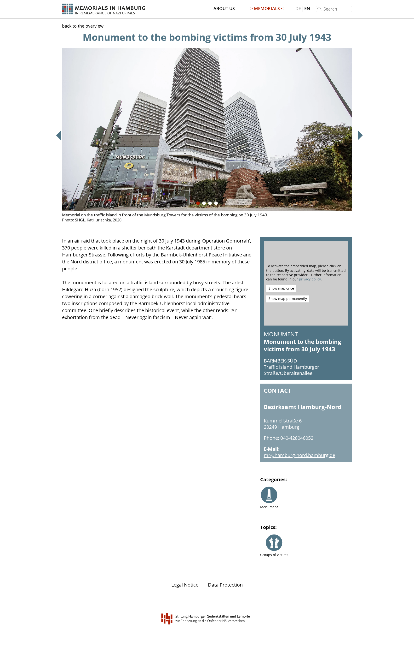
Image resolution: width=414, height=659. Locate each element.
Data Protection (225, 585)
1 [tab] (198, 203)
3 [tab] (210, 203)
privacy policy (310, 279)
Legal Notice (184, 585)
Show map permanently (288, 299)
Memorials (267, 8)
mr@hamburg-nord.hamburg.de (299, 455)
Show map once (281, 288)
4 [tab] (216, 203)
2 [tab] (204, 203)
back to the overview (83, 26)
